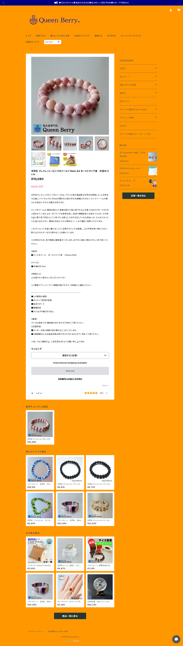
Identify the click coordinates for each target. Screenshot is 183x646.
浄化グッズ (124, 101)
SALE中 (123, 126)
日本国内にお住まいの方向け (70, 379)
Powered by (67, 641)
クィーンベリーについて (131, 36)
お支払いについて (81, 36)
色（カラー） (124, 76)
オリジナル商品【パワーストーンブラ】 (135, 134)
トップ (28, 36)
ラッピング (36, 349)
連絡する (98, 36)
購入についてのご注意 (59, 36)
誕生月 (123, 93)
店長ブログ (41, 36)
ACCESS (111, 36)
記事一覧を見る (138, 195)
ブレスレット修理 (127, 117)
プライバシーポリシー (36, 631)
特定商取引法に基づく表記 (58, 631)
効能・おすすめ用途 (128, 85)
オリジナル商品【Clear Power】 (133, 109)
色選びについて (32, 42)
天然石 (123, 68)
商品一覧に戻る (70, 616)
